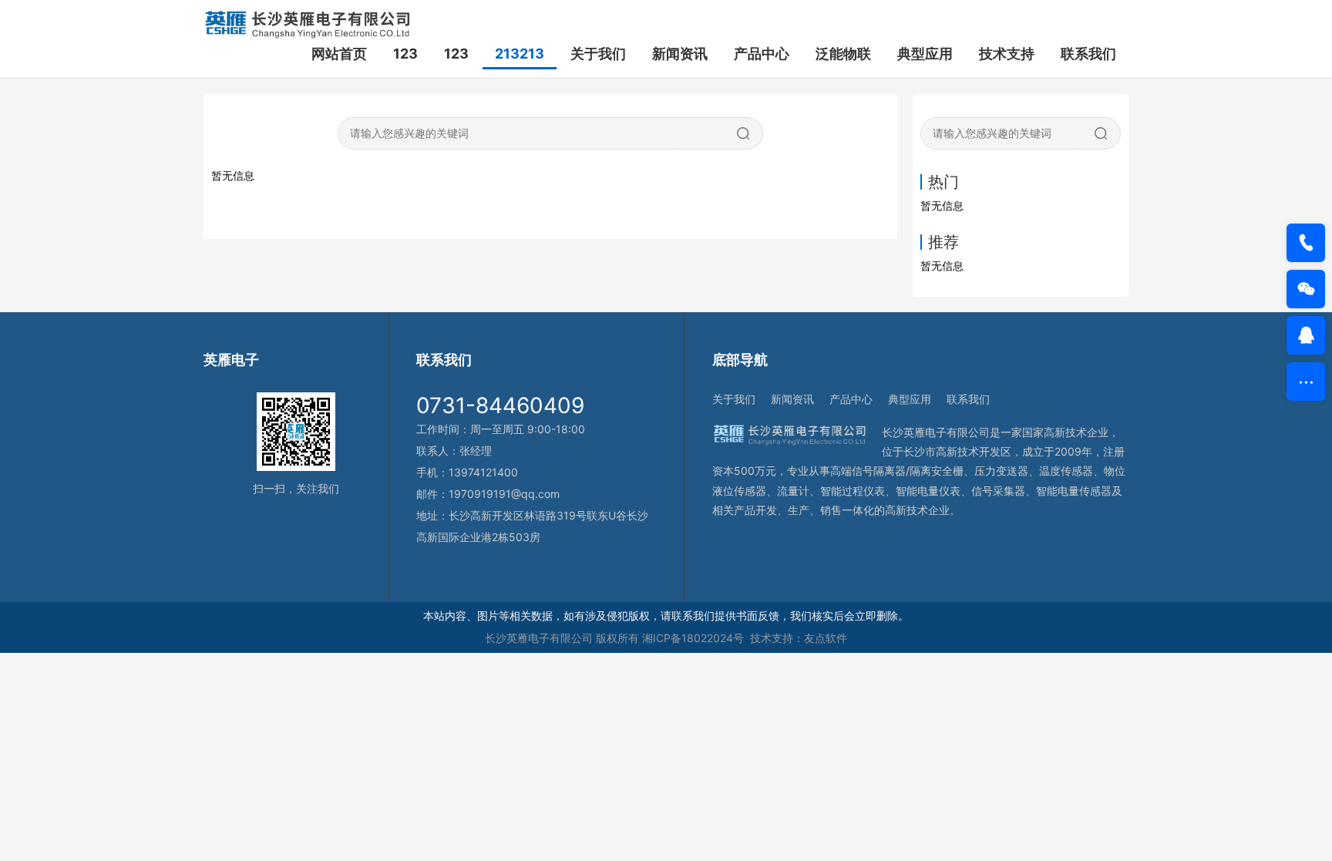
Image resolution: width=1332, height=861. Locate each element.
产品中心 (761, 53)
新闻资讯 (680, 53)
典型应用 (925, 53)
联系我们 (1088, 53)
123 (405, 53)
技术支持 (1006, 53)
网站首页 (339, 53)
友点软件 (825, 637)
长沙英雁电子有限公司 (539, 637)
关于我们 (598, 53)
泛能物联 (843, 53)
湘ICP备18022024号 (693, 637)
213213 (519, 53)
